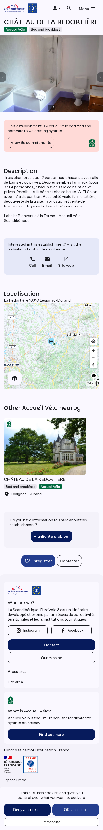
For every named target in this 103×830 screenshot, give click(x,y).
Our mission (51, 657)
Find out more (51, 734)
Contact (51, 644)
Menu (84, 8)
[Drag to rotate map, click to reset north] (93, 364)
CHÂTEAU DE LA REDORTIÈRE (35, 479)
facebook (75, 630)
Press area (17, 671)
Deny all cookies (27, 810)
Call (32, 265)
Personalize (51, 822)
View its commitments (31, 142)
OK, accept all (76, 810)
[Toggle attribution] (94, 376)
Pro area (15, 681)
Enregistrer (41, 561)
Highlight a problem (51, 536)
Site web (66, 265)
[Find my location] (93, 341)
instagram (31, 630)
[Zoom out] (93, 357)
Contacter (69, 561)
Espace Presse (15, 780)
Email (47, 265)
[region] (51, 346)
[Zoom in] (93, 350)
